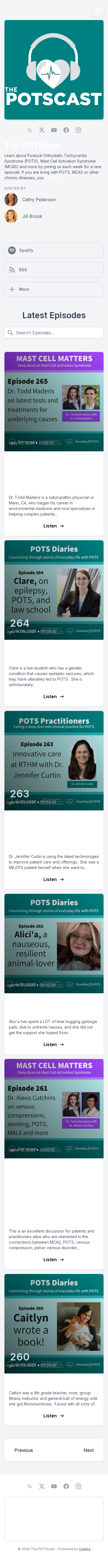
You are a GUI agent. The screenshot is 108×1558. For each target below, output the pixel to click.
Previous (23, 1450)
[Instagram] (78, 130)
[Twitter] (42, 130)
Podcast (17, 1504)
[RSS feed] (30, 130)
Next (89, 1450)
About (15, 1519)
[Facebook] (66, 130)
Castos (85, 1549)
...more (51, 177)
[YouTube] (54, 130)
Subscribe (19, 1533)
